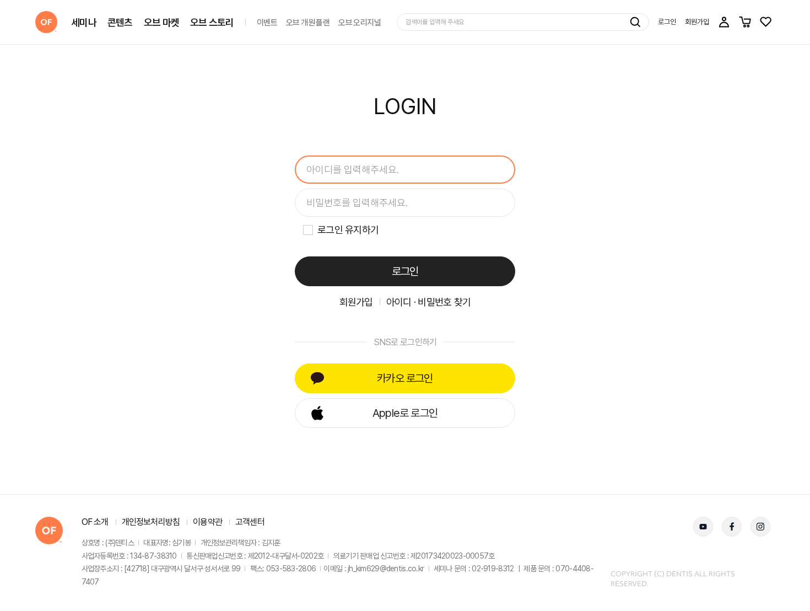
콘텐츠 (120, 22)
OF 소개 (95, 522)
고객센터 (249, 522)
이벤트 (267, 22)
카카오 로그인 (405, 378)
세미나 (83, 22)
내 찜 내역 (766, 22)
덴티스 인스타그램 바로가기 (760, 527)
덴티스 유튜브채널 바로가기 (703, 527)
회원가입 (697, 22)
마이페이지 (724, 22)
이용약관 (207, 522)
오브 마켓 (161, 22)
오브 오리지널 (359, 22)
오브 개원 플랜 (308, 22)
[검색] (635, 22)
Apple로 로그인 (405, 413)
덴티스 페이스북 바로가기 (732, 527)
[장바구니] (745, 22)
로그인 (667, 22)
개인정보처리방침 (151, 522)
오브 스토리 (212, 22)
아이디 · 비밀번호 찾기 (428, 302)
